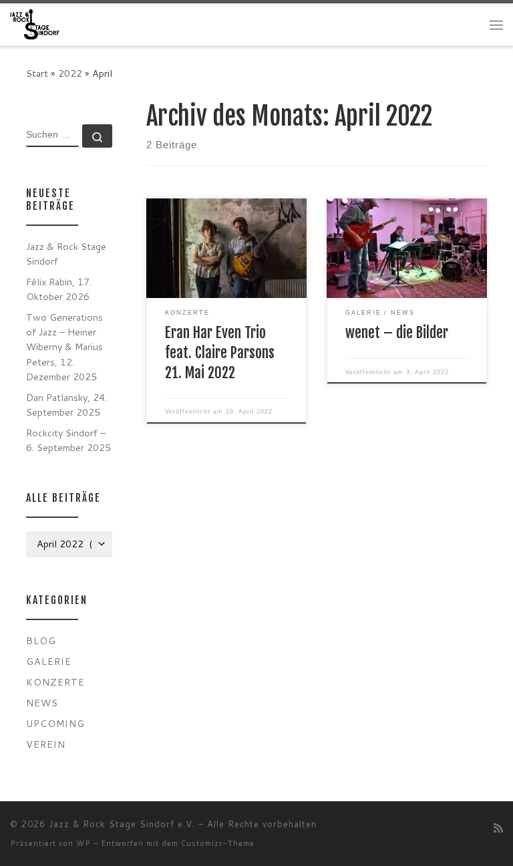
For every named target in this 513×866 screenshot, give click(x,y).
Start (37, 73)
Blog (41, 640)
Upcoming (55, 723)
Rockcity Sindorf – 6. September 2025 (68, 440)
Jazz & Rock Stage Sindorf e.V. (122, 824)
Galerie (48, 661)
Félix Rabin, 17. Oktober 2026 (59, 289)
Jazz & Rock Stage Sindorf (66, 253)
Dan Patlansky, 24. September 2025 (66, 404)
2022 (70, 73)
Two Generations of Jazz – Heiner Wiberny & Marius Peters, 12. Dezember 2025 (64, 346)
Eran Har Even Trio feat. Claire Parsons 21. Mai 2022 (220, 352)
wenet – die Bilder (396, 332)
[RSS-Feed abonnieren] (498, 827)
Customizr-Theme (217, 843)
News (42, 703)
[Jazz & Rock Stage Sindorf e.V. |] (34, 23)
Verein (45, 744)
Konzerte (55, 682)
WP (83, 843)
